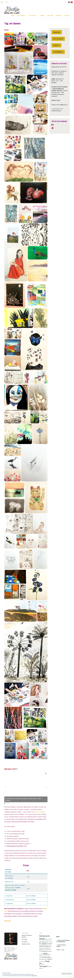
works (42, 15)
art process (49, 943)
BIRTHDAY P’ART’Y (10, 769)
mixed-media (44, 956)
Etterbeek (48, 951)
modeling (48, 956)
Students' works (26, 944)
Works (6, 30)
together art (50, 966)
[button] (9, 38)
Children (49, 944)
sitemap (58, 111)
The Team (50, 15)
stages (43, 964)
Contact (67, 15)
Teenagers (43, 966)
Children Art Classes (44, 946)
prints (51, 957)
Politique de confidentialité (63, 941)
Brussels (44, 944)
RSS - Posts (61, 950)
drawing (44, 951)
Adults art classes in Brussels (27, 936)
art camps (50, 941)
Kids (45, 953)
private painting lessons (43, 959)
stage (44, 961)
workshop (40, 968)
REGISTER (7, 921)
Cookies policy (34, 975)
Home (12, 15)
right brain (49, 959)
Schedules (41, 961)
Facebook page (38, 812)
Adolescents (44, 935)
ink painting (41, 954)
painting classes (46, 957)
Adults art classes (45, 941)
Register (58, 15)
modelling (40, 957)
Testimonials (58, 52)
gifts (50, 951)
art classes (43, 943)
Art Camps (32, 15)
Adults (42, 938)
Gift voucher (58, 39)
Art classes (21, 15)
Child (47, 944)
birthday (40, 944)
